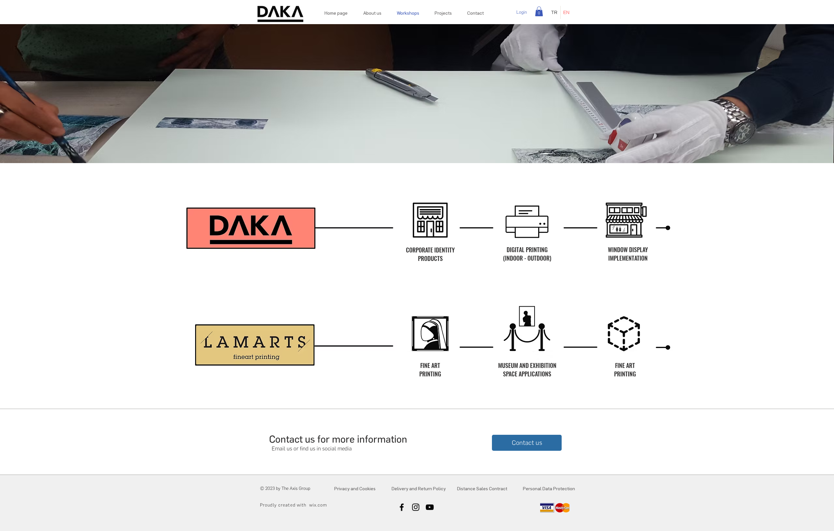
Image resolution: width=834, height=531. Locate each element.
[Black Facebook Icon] (402, 507)
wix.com (318, 505)
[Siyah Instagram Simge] (416, 507)
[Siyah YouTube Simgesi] (430, 507)
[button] (539, 11)
